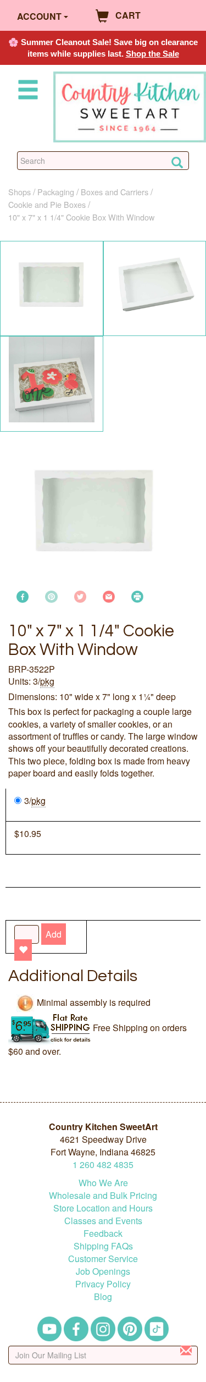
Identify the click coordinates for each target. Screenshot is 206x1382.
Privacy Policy (103, 1284)
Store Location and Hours (103, 1208)
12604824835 (103, 1164)
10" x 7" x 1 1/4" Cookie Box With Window (81, 217)
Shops (19, 191)
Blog (103, 1296)
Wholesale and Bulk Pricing (103, 1195)
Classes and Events (103, 1220)
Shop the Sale (152, 53)
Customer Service (103, 1258)
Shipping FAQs (103, 1246)
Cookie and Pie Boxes (47, 204)
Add (54, 934)
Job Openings (103, 1271)
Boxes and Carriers (114, 191)
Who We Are (103, 1182)
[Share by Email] (109, 595)
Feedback (103, 1233)
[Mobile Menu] (25, 91)
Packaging (55, 191)
